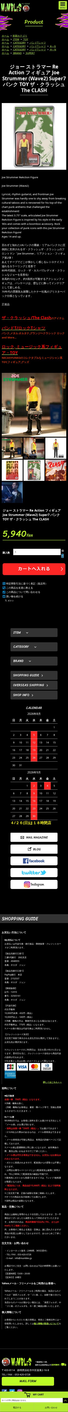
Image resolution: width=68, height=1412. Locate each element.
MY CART (38, 1394)
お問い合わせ (51, 1407)
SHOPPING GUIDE (26, 675)
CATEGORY (19, 42)
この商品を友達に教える (19, 587)
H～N (52, 49)
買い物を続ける (14, 596)
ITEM (16, 39)
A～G (52, 46)
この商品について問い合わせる (23, 592)
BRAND (17, 53)
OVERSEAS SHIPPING (28, 685)
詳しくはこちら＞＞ (52, 1082)
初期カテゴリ (20, 35)
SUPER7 (30, 53)
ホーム (5, 35)
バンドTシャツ (37, 42)
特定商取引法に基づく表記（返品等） (27, 583)
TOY (25, 39)
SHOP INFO (21, 695)
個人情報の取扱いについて (46, 1323)
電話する (17, 1407)
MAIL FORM (28, 1381)
